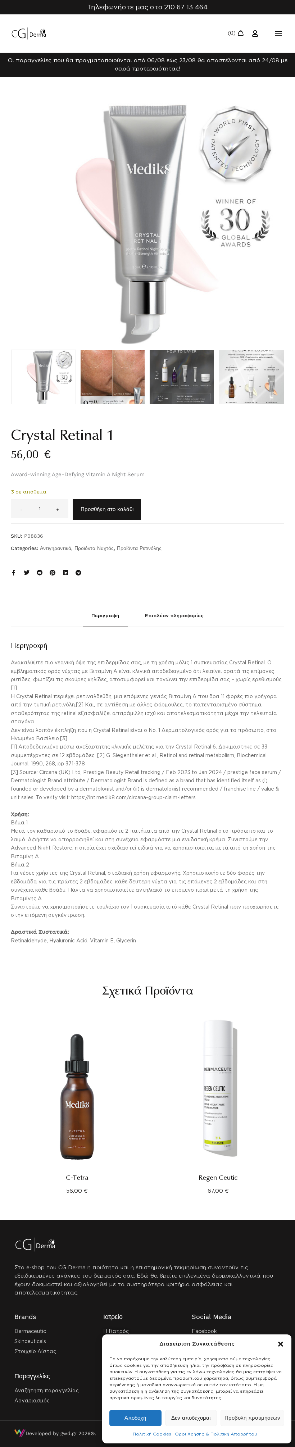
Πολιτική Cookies (152, 1434)
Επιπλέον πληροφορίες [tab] (174, 615)
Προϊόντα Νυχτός (94, 548)
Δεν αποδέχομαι (190, 1418)
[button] (280, 1344)
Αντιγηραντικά (55, 548)
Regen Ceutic (218, 1177)
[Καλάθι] (236, 33)
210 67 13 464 (186, 7)
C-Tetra (77, 1177)
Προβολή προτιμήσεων (252, 1418)
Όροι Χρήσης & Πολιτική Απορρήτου (216, 1434)
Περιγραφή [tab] (105, 615)
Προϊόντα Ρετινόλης (139, 548)
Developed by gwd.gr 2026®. (61, 1433)
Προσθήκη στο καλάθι (107, 509)
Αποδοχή (135, 1418)
